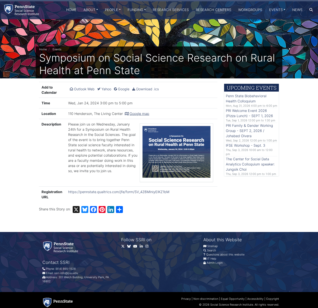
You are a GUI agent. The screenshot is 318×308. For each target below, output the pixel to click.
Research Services (171, 10)
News (297, 10)
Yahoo (105, 89)
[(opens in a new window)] (130, 246)
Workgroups (250, 10)
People (111, 10)
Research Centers (213, 10)
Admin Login (215, 262)
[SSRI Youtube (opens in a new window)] (136, 246)
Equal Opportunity (233, 298)
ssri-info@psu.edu (66, 273)
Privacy (186, 298)
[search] (311, 9)
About (89, 10)
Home (71, 10)
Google (123, 89)
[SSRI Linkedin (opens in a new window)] (142, 246)
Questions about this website (225, 254)
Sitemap (212, 246)
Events (276, 10)
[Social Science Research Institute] (22, 9)
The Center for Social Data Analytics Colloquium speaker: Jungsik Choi (250, 164)
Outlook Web (84, 89)
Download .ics (147, 89)
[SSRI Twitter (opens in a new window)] (124, 246)
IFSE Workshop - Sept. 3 (245, 145)
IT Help (211, 258)
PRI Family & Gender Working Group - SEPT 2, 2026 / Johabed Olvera (249, 130)
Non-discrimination (205, 298)
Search (211, 250)
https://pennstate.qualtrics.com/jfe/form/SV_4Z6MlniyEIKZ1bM (118, 192)
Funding (135, 10)
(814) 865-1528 (65, 268)
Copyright (272, 298)
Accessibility (255, 298)
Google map (139, 113)
